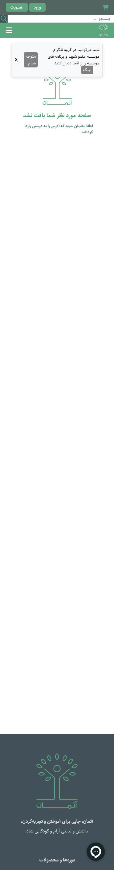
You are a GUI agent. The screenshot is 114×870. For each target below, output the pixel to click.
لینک (87, 70)
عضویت (16, 7)
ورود (37, 7)
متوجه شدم (31, 60)
